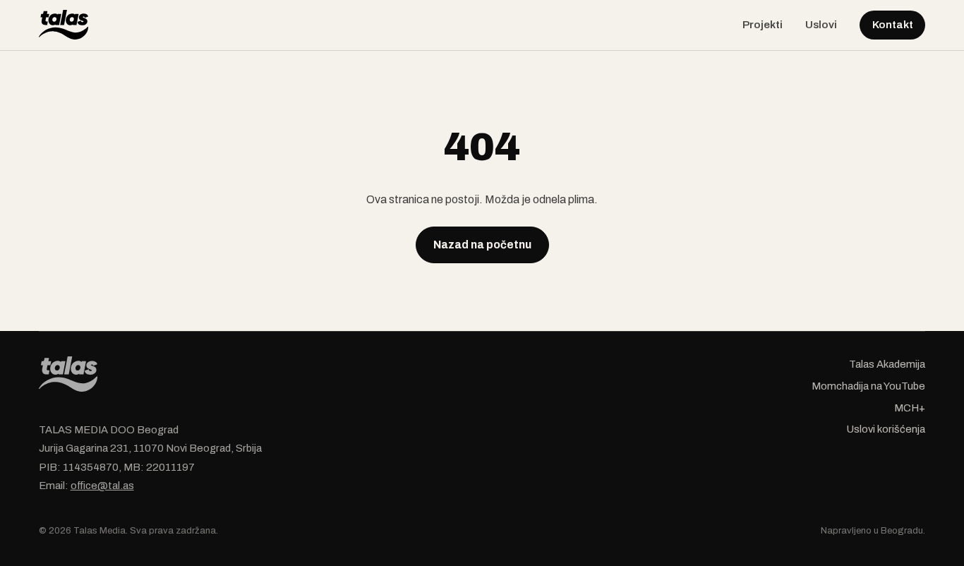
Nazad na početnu (482, 245)
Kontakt (892, 24)
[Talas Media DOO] (63, 25)
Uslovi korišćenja (886, 429)
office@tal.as (102, 485)
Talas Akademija (887, 364)
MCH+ (909, 408)
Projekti (762, 24)
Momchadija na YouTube (868, 386)
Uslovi (821, 24)
